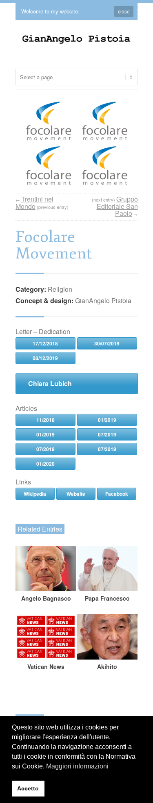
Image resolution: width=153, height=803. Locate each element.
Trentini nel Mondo (34, 202)
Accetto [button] (28, 788)
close (124, 11)
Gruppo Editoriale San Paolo (117, 206)
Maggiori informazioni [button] (77, 766)
